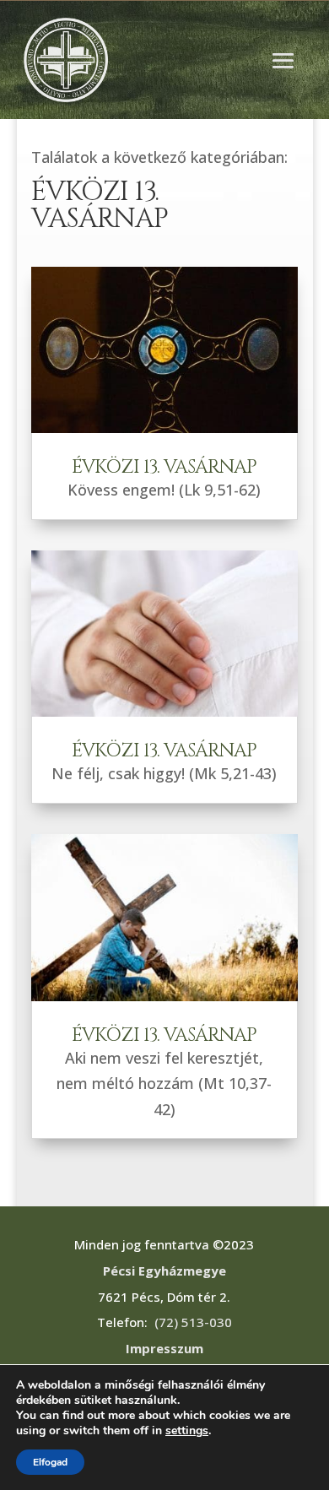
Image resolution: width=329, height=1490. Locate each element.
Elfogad (50, 1462)
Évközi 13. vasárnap (164, 467)
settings (186, 1431)
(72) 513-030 (193, 1322)
